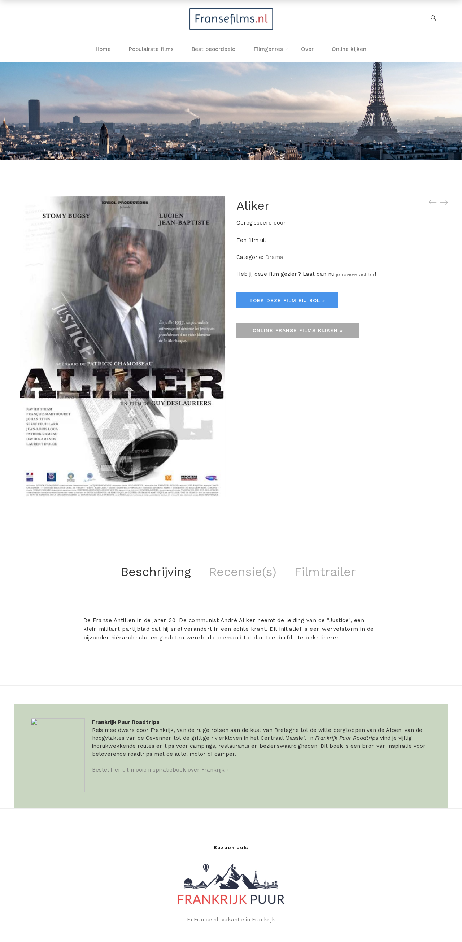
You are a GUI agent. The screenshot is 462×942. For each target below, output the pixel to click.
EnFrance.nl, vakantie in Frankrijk (231, 919)
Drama (274, 257)
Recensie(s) (242, 571)
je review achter (355, 274)
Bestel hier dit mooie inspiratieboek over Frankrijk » (160, 770)
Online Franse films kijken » (298, 330)
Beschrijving (156, 571)
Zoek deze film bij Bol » (287, 300)
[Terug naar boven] (442, 922)
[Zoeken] (433, 18)
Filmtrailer (325, 571)
